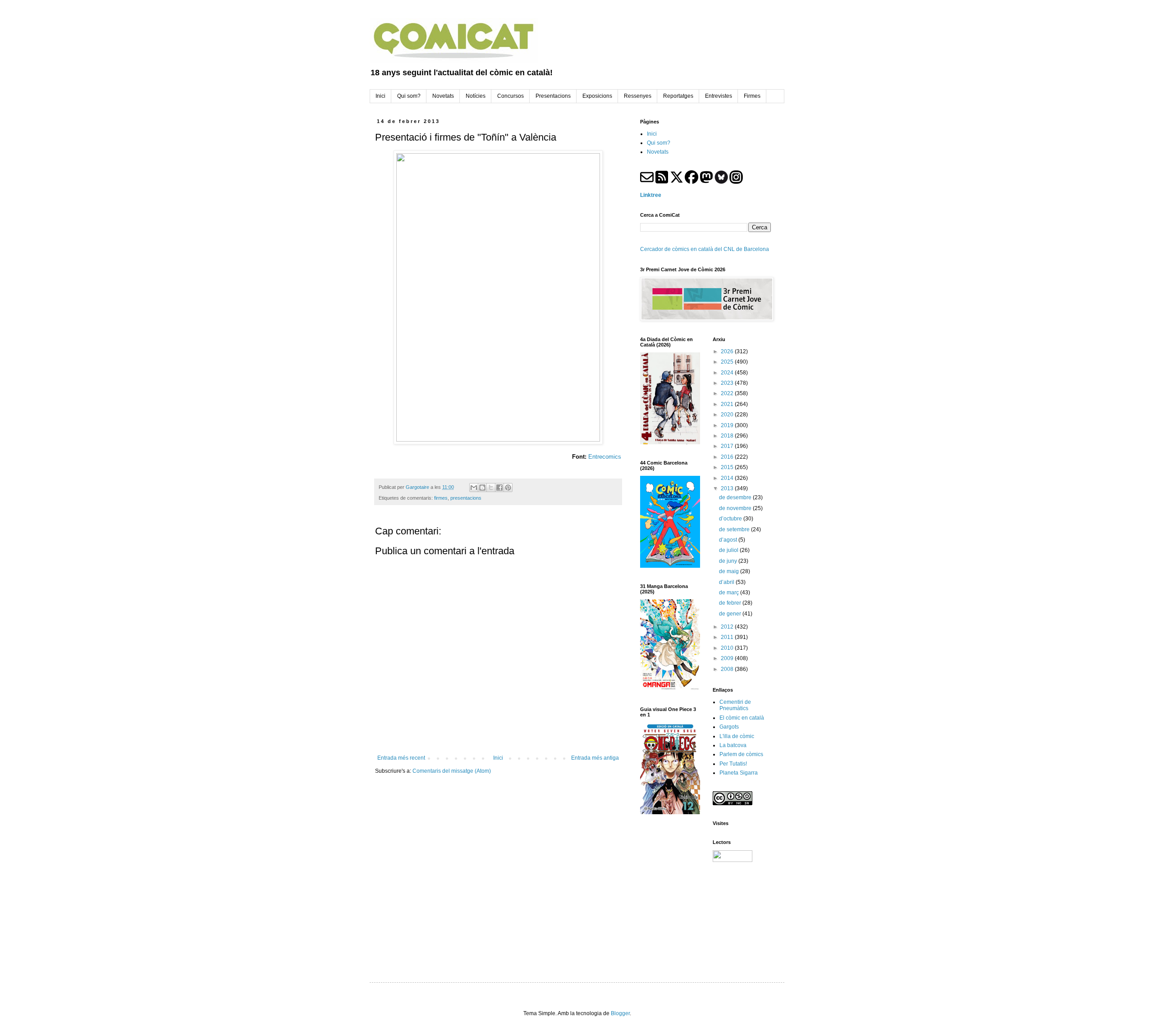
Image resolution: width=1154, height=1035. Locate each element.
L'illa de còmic (736, 736)
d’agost (728, 540)
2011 (728, 637)
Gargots (729, 727)
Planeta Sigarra (738, 773)
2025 (728, 362)
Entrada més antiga (595, 758)
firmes (441, 498)
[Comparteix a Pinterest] (508, 487)
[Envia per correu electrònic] (473, 487)
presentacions (465, 498)
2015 (728, 467)
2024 (728, 372)
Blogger (620, 1013)
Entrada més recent (401, 758)
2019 (728, 425)
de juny (728, 561)
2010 (728, 648)
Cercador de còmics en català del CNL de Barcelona (704, 249)
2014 (728, 478)
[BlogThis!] (482, 487)
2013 (728, 488)
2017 (728, 446)
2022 (728, 393)
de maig (729, 571)
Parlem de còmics (741, 754)
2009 (728, 658)
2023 (728, 383)
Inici (498, 758)
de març (729, 592)
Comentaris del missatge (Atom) (451, 771)
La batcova (732, 745)
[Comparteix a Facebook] (499, 487)
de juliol (729, 550)
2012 (728, 627)
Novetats (658, 152)
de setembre (735, 529)
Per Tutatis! (733, 764)
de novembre (736, 508)
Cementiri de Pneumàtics (735, 705)
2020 (728, 414)
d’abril (727, 582)
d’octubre (731, 518)
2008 (728, 669)
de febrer (730, 603)
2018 (728, 436)
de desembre (736, 497)
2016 (728, 457)
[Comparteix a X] (490, 487)
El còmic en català (741, 718)
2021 (728, 404)
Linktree (650, 195)
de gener (730, 614)
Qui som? (658, 143)
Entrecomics (604, 456)
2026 (728, 351)
